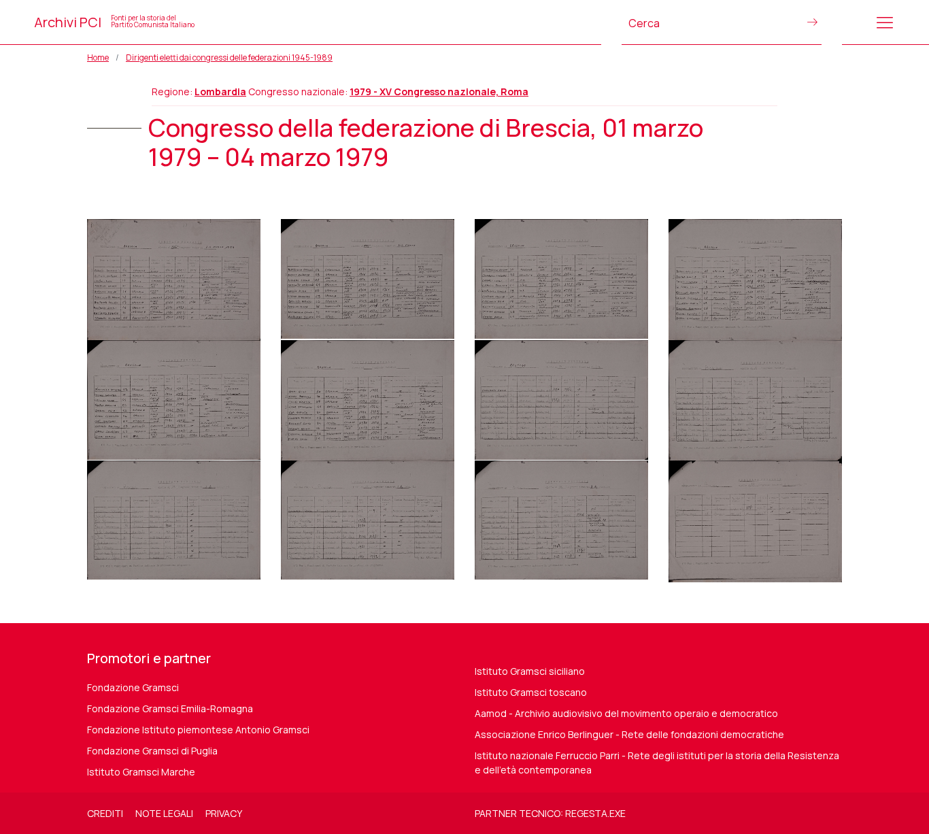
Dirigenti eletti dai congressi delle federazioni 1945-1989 (229, 57)
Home (98, 57)
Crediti (105, 813)
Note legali (164, 813)
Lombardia (220, 91)
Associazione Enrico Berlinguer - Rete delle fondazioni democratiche (629, 734)
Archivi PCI (114, 22)
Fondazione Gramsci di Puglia (152, 750)
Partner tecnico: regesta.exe (550, 813)
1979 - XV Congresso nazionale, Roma (439, 91)
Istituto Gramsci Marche (141, 771)
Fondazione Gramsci (133, 687)
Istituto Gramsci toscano (531, 692)
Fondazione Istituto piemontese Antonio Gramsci (198, 729)
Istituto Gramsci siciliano (530, 671)
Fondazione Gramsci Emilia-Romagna (170, 708)
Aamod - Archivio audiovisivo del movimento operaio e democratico (626, 713)
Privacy (223, 813)
